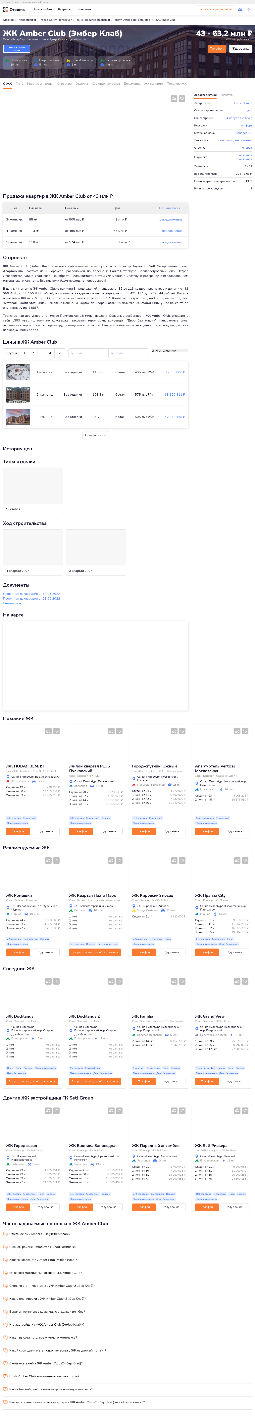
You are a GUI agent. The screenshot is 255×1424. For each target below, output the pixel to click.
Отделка (82, 83)
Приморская (19, 60)
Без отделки (31, 939)
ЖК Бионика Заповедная (93, 1145)
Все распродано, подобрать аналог (95, 952)
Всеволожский (26, 906)
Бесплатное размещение (215, 9)
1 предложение (170, 219)
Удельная (80, 1164)
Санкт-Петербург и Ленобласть (30, 2)
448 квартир (14, 818)
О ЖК (7, 83)
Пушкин (142, 780)
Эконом (18, 900)
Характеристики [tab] (205, 95)
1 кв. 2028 (200, 1150)
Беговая (79, 910)
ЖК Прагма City (210, 895)
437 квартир (77, 818)
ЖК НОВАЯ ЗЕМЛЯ (25, 766)
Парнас (16, 914)
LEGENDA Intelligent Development (46, 771)
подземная (245, 159)
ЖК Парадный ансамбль (155, 1145)
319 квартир (140, 818)
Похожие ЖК (176, 83)
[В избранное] (182, 98)
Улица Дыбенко (147, 910)
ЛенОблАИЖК (159, 900)
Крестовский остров (213, 1035)
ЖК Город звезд (21, 1145)
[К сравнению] (240, 9)
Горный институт (82, 60)
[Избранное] (248, 9)
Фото (19, 83)
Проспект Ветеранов (151, 785)
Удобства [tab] (226, 95)
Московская (208, 789)
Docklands (32, 1021)
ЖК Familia (142, 1016)
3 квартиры (202, 1068)
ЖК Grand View (210, 1016)
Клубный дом (92, 1068)
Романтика (31, 900)
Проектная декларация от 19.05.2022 (31, 594)
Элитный (19, 1021)
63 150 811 (175, 394)
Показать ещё (95, 435)
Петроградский (171, 1027)
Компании (84, 9)
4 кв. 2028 (12, 771)
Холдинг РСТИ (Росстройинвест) (169, 1021)
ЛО (13, 906)
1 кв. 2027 (137, 771)
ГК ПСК (94, 775)
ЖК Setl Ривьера (211, 1145)
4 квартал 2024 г (239, 118)
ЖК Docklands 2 (84, 1016)
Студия (11, 353)
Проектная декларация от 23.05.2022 (31, 598)
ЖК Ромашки (19, 895)
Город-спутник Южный (154, 766)
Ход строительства (106, 83)
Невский (229, 1156)
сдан (249, 110)
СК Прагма (222, 900)
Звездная (80, 786)
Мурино (16, 909)
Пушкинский (106, 781)
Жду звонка (240, 48)
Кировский (150, 906)
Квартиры (64, 9)
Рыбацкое (18, 1164)
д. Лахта (107, 906)
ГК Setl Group (243, 103)
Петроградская (49, 60)
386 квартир (14, 1194)
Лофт (10, 1068)
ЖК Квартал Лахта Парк (92, 895)
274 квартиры (141, 1194)
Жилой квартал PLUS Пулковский (89, 768)
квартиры (226, 140)
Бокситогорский (90, 906)
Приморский (106, 1156)
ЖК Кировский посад (152, 895)
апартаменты (243, 140)
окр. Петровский (148, 1030)
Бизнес (81, 900)
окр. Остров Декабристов (69, 39)
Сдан (72, 775)
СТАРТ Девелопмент (171, 771)
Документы (132, 83)
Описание (64, 83)
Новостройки (43, 9)
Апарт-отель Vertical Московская (215, 768)
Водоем (105, 818)
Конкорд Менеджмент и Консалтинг (105, 900)
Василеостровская (118, 60)
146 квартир (203, 939)
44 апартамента (205, 818)
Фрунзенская (20, 781)
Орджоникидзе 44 (226, 775)
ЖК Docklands (19, 1016)
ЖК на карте (153, 83)
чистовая (246, 148)
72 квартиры (140, 939)
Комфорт (25, 771)
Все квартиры (169, 208)
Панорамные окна (17, 823)
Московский (232, 781)
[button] (7, 743)
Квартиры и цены (40, 83)
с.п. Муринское (47, 906)
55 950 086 (175, 372)
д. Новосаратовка (25, 1158)
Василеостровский (39, 39)
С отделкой (29, 818)
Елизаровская (209, 1160)
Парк (168, 939)
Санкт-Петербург (14, 39)
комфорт (246, 125)
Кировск (163, 906)
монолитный (244, 133)
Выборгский (232, 906)
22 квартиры (14, 939)
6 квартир (138, 1068)
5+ (60, 353)
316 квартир (77, 1194)
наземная (245, 155)
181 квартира (203, 1194)
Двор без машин (228, 944)
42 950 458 (175, 417)
